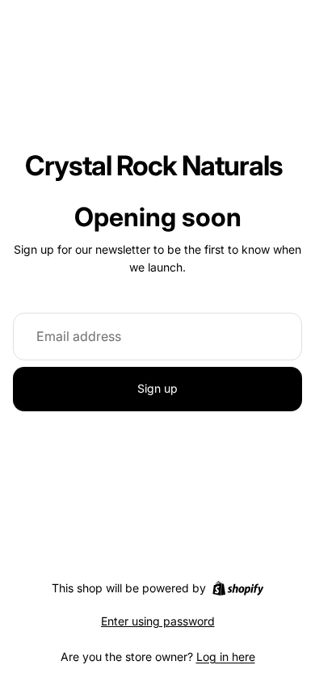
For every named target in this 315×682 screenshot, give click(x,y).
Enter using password (158, 621)
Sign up (157, 388)
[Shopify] (237, 588)
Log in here (225, 656)
